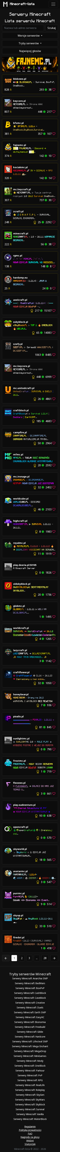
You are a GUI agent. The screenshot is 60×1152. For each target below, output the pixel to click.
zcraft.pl (18, 211)
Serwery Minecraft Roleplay (30, 1089)
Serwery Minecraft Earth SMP (30, 1012)
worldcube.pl (20, 498)
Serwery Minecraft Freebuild (30, 1026)
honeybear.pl (20, 694)
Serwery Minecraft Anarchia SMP (30, 978)
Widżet (30, 1140)
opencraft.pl (20, 827)
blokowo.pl (19, 78)
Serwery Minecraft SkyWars (30, 1099)
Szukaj (52, 28)
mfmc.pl (18, 454)
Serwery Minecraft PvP (30, 1075)
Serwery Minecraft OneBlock (30, 1065)
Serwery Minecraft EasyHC (30, 1017)
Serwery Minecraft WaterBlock (30, 1119)
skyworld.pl (20, 849)
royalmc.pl (19, 542)
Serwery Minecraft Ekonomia (30, 1022)
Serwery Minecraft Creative (30, 1002)
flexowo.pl (19, 782)
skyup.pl (18, 915)
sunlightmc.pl (21, 738)
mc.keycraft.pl (22, 189)
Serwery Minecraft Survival (30, 1109)
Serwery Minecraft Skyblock (30, 1104)
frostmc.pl (19, 760)
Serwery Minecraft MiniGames (30, 1056)
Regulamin (30, 1126)
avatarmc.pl (20, 871)
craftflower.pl (21, 672)
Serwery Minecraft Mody (30, 1060)
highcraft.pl (20, 520)
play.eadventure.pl (24, 804)
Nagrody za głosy (30, 1137)
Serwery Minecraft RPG (30, 1080)
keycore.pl (19, 100)
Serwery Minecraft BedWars (30, 983)
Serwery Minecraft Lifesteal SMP (30, 1041)
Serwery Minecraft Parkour (30, 1070)
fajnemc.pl (19, 145)
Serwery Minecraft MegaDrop (30, 1051)
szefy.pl (17, 344)
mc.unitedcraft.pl (23, 388)
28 (45, 958)
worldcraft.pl (21, 628)
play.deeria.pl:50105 (24, 565)
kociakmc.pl (20, 167)
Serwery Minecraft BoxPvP (30, 988)
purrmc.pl (19, 893)
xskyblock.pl (20, 321)
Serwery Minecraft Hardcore (30, 1036)
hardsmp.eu (20, 277)
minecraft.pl (20, 233)
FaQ (30, 1133)
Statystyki (30, 1144)
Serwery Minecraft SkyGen (30, 1094)
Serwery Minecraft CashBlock (30, 993)
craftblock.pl (21, 410)
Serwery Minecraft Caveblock (30, 997)
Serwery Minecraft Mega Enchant (30, 1046)
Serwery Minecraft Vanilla (30, 1114)
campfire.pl (20, 432)
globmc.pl (19, 606)
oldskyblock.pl (21, 583)
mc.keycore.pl (21, 366)
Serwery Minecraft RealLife (30, 1085)
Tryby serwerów (29, 43)
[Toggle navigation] (53, 4)
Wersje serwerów (29, 35)
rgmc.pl (17, 255)
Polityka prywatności (30, 1130)
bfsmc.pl (18, 123)
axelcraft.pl (20, 299)
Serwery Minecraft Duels (30, 1007)
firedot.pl (18, 937)
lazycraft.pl (20, 650)
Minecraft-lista (22, 4)
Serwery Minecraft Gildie (30, 1031)
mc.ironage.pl (21, 476)
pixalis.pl (18, 716)
